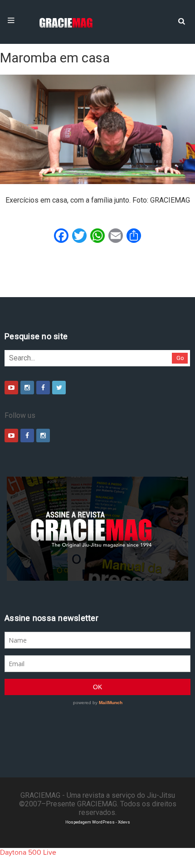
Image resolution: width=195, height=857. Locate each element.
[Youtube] (11, 387)
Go (180, 358)
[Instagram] (27, 387)
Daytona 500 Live (28, 852)
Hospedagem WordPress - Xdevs (97, 821)
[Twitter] (59, 387)
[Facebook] (43, 387)
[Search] (181, 20)
